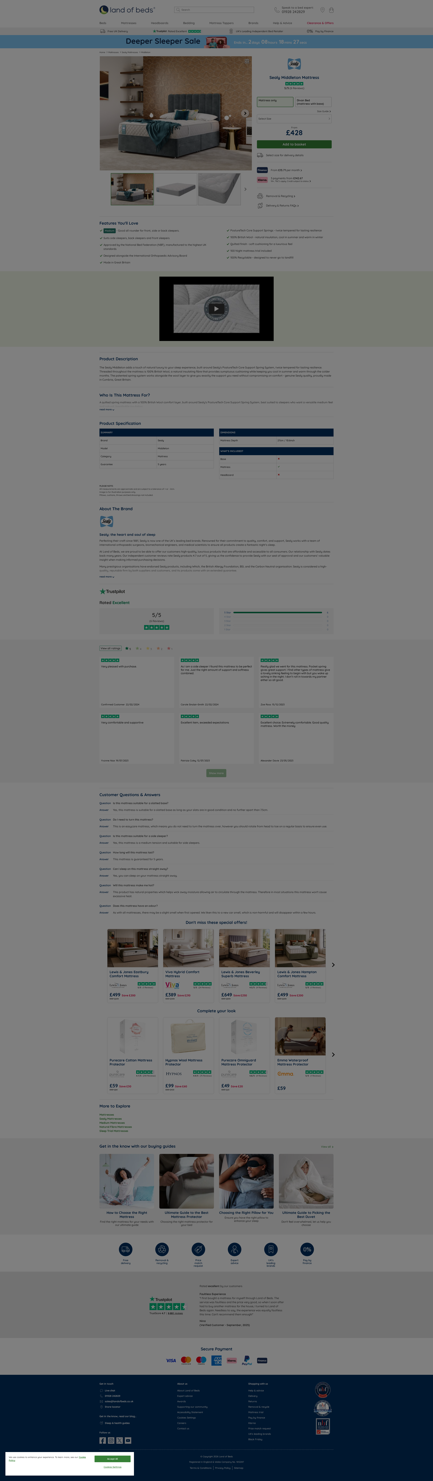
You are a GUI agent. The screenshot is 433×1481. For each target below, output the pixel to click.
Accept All (112, 1458)
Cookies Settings (112, 1467)
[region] (69, 1464)
